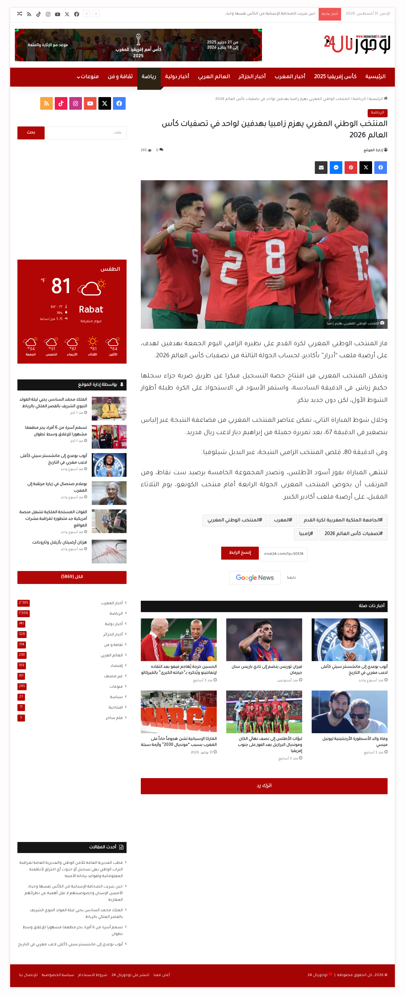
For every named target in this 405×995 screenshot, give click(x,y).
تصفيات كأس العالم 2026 (352, 534)
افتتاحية (116, 708)
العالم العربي (214, 77)
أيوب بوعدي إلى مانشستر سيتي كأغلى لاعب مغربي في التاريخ (70, 945)
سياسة (116, 697)
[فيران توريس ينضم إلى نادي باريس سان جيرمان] (264, 639)
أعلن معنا (161, 976)
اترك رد (264, 786)
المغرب (282, 520)
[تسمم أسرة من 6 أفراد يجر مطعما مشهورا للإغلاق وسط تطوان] (109, 437)
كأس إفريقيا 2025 (335, 77)
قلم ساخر (114, 718)
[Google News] (255, 578)
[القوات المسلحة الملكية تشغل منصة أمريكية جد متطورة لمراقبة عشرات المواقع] (109, 521)
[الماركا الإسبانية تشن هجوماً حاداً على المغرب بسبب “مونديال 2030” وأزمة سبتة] (179, 712)
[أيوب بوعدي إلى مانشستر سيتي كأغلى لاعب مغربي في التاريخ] (350, 639)
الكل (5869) (72, 577)
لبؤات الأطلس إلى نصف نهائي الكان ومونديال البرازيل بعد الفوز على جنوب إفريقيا (270, 745)
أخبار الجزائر (252, 77)
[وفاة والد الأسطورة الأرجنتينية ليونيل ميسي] (350, 712)
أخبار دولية (177, 77)
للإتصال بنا (28, 976)
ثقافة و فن (120, 77)
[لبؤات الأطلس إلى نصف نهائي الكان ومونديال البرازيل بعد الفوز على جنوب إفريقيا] (264, 712)
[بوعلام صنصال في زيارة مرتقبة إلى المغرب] (109, 493)
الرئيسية (375, 77)
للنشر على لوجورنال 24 (130, 976)
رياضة (149, 77)
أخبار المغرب (290, 77)
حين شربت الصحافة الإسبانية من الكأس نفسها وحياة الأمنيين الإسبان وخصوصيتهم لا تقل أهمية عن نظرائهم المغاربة (214, 14)
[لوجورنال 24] (356, 44)
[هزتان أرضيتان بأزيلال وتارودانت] (109, 551)
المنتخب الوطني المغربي (233, 520)
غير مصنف (113, 676)
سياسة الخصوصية (58, 976)
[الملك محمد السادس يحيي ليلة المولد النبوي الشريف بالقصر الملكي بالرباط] (109, 409)
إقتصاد (116, 666)
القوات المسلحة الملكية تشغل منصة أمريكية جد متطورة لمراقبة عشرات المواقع (53, 519)
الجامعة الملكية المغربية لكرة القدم (342, 520)
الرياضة (359, 99)
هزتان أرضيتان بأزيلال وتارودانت (59, 543)
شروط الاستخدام (92, 976)
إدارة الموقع (373, 150)
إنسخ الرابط (240, 553)
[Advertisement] (72, 199)
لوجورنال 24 (317, 976)
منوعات (90, 77)
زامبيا (304, 534)
